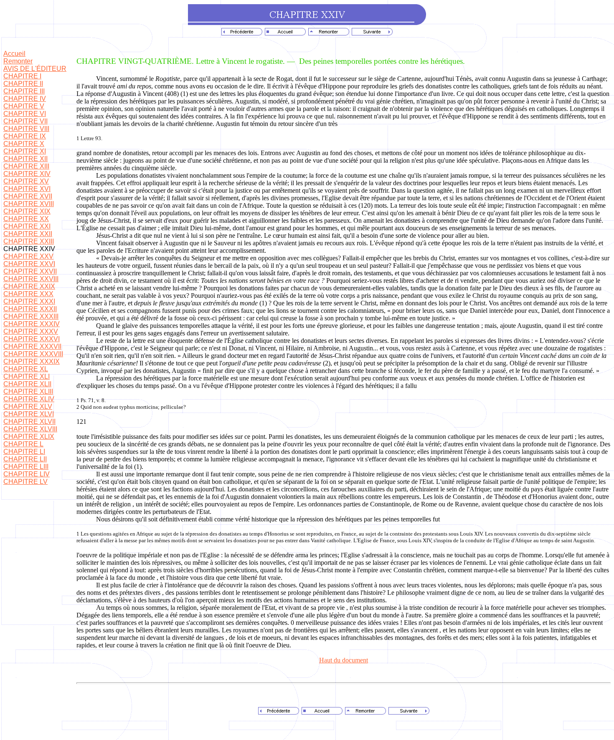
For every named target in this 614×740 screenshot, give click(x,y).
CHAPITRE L (23, 444)
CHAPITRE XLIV (28, 399)
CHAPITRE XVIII (28, 203)
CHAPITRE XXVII (30, 271)
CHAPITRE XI (24, 151)
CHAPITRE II (23, 83)
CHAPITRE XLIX (28, 436)
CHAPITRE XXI (27, 226)
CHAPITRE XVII (27, 196)
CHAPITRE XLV (27, 406)
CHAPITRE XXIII (28, 241)
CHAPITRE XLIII (28, 391)
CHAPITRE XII (25, 158)
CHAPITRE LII (25, 459)
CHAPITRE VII (25, 121)
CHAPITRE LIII (25, 466)
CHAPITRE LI (24, 451)
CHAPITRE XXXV (30, 331)
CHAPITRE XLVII (29, 421)
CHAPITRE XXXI (29, 301)
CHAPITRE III (24, 91)
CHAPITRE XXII (27, 233)
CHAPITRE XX (26, 218)
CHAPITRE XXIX (29, 286)
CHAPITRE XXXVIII (33, 353)
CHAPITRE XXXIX (31, 361)
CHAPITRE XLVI (28, 414)
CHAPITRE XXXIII (30, 316)
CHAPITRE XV (26, 181)
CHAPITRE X (23, 143)
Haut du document (343, 660)
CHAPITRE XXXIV (31, 323)
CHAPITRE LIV (26, 474)
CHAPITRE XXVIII (30, 278)
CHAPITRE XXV (28, 256)
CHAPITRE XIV (27, 173)
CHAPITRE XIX (27, 211)
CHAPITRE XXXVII (32, 346)
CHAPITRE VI (24, 113)
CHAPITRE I (22, 76)
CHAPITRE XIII (26, 166)
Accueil (14, 53)
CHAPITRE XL (25, 369)
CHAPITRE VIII (26, 128)
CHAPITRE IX (24, 136)
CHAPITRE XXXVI (31, 338)
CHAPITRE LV (25, 481)
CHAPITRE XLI (26, 376)
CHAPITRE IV (24, 98)
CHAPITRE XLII (27, 384)
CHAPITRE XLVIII (30, 429)
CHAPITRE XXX (28, 293)
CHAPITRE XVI (27, 188)
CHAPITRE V (23, 106)
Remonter (18, 61)
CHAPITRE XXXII (30, 308)
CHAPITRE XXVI (29, 263)
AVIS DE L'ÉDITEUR (34, 68)
